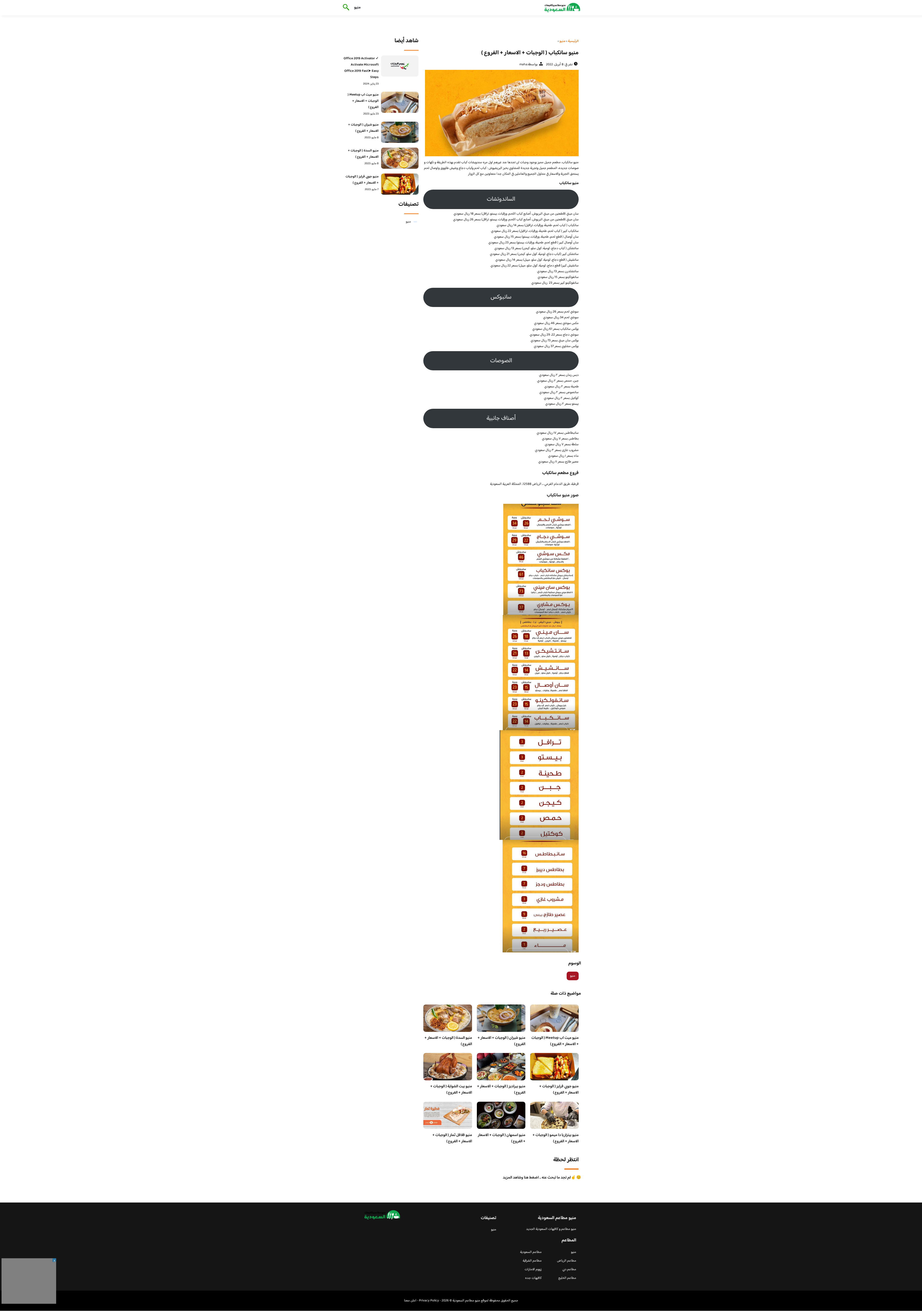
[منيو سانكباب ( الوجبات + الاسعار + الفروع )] (501, 113)
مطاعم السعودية (531, 1252)
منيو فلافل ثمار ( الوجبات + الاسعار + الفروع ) (452, 1138)
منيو (357, 7)
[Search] (345, 7)
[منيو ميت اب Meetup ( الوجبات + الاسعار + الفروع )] (400, 102)
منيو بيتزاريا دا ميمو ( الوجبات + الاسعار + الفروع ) (556, 1138)
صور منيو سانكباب (563, 495)
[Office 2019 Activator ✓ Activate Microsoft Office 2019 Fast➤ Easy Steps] (400, 66)
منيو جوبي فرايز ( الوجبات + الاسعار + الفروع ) (559, 1089)
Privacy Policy (429, 1301)
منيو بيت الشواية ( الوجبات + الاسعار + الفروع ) (451, 1089)
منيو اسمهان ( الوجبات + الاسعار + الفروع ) (501, 1138)
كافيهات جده (533, 1278)
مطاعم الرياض (566, 1261)
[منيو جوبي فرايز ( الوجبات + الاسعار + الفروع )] (400, 184)
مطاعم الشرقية (532, 1261)
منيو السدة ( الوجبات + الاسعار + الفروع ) (448, 1041)
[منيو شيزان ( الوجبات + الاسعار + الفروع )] (400, 132)
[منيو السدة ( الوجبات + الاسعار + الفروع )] (400, 158)
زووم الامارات (533, 1269)
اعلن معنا (410, 1301)
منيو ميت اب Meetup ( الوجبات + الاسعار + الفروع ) (555, 1041)
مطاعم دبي (569, 1269)
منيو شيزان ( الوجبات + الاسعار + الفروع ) (501, 1041)
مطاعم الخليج (567, 1278)
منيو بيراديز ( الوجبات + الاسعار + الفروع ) (501, 1089)
